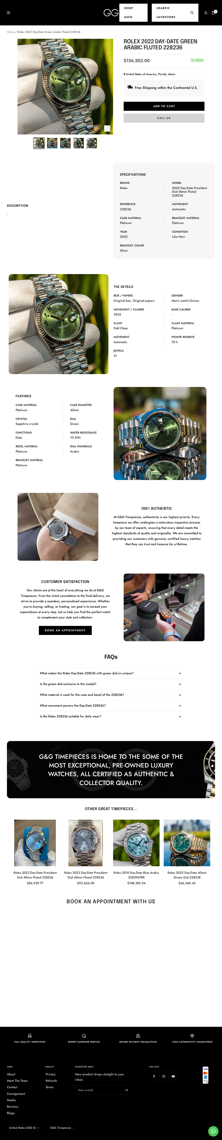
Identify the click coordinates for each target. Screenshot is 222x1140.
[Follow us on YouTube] (173, 1076)
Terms (50, 1087)
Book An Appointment (65, 630)
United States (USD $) (22, 1128)
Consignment (16, 1093)
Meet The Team (17, 1080)
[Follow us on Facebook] (154, 1076)
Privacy (51, 1074)
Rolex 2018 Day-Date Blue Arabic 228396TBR (136, 875)
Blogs (11, 1113)
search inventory (166, 12)
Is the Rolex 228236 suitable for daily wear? (70, 716)
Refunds (51, 1080)
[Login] (205, 12)
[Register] (126, 1090)
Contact (12, 1087)
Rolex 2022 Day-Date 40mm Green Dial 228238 (187, 875)
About (11, 1074)
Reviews (12, 1106)
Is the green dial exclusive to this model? (68, 684)
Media (11, 1100)
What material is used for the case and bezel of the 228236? (82, 695)
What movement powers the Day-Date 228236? (73, 705)
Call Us (164, 118)
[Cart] (213, 12)
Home (10, 32)
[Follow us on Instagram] (163, 1076)
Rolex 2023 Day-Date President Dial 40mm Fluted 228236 (35, 875)
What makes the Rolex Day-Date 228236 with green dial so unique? (87, 673)
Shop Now (128, 12)
